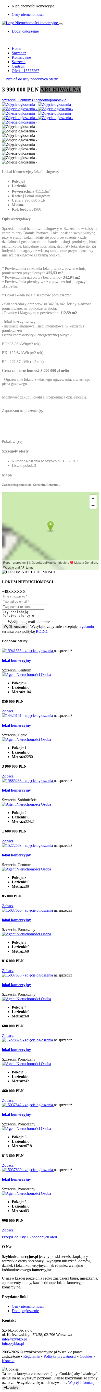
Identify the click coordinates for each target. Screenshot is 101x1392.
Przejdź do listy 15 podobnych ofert (29, 1237)
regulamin (86, 626)
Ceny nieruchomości (28, 14)
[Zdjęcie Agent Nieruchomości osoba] (26, 674)
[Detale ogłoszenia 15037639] (28, 1170)
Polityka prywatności (60, 1356)
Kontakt (8, 1361)
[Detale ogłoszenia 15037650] (28, 910)
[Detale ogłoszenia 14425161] (28, 715)
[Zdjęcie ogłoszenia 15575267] (20, 104)
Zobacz (7, 711)
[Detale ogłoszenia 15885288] (28, 780)
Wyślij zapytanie (15, 627)
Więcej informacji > (83, 1382)
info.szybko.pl (13, 1343)
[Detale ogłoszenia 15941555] (28, 651)
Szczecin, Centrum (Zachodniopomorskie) (34, 100)
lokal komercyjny (16, 660)
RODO (41, 631)
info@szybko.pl (14, 1339)
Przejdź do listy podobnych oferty (32, 79)
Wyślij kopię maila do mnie (29, 622)
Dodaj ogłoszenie (25, 1311)
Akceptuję (11, 1387)
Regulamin (31, 1356)
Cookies (86, 1356)
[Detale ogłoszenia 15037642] (28, 1105)
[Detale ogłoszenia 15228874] (28, 1040)
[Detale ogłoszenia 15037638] (28, 975)
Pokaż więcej (12, 441)
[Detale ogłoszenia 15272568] (28, 845)
